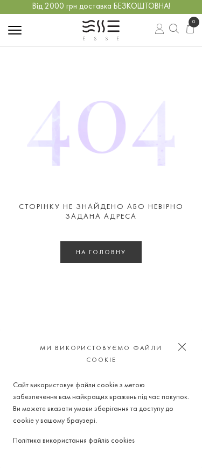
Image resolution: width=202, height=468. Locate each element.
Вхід (160, 29)
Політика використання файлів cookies (74, 440)
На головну (101, 252)
